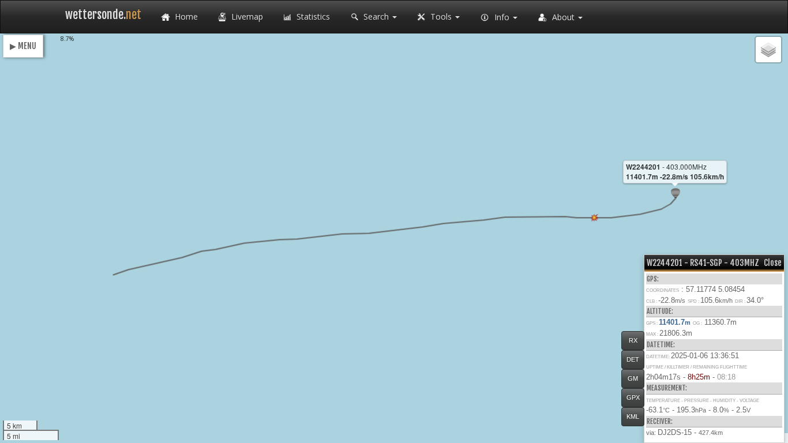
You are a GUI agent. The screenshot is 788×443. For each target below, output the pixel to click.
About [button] (563, 17)
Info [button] (502, 17)
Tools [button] (441, 16)
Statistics (312, 16)
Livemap (246, 16)
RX (633, 340)
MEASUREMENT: (667, 388)
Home (185, 16)
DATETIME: (661, 344)
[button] (675, 194)
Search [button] (376, 16)
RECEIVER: (660, 421)
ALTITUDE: (660, 311)
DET (632, 359)
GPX (633, 397)
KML (632, 416)
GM (633, 378)
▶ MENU (23, 46)
